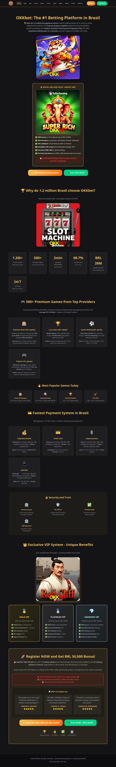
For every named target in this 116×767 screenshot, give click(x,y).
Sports (61, 3)
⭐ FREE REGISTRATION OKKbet (45, 173)
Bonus (67, 3)
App (30, 3)
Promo (73, 3)
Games (36, 3)
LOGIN (91, 3)
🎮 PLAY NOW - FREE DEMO (80, 722)
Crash (54, 3)
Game (42, 3)
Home (19, 3)
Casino (48, 3)
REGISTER (102, 3)
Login (24, 3)
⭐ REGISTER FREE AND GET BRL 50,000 (41, 722)
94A (20, 474)
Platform (80, 3)
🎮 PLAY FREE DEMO (76, 173)
